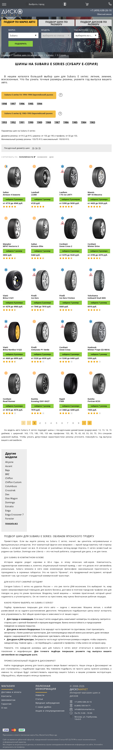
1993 (4, 122)
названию (42, 157)
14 (36, 148)
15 (39, 148)
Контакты (6, 696)
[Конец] (90, 423)
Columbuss (11, 486)
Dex (7, 494)
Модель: (45, 30)
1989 (39, 122)
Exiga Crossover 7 (14, 514)
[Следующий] (84, 423)
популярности (26, 157)
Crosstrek (10, 490)
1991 (22, 122)
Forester (9, 518)
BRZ (7, 474)
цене (51, 157)
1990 (30, 122)
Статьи (39, 699)
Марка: (12, 30)
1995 (30, 103)
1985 (74, 122)
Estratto (9, 506)
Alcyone (9, 462)
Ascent (8, 466)
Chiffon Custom (13, 482)
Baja (7, 470)
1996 (22, 103)
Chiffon (9, 478)
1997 (13, 103)
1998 (4, 103)
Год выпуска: (81, 30)
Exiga (8, 510)
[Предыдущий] (29, 423)
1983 (92, 122)
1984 (83, 122)
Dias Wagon (11, 498)
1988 (48, 122)
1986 (66, 122)
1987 (57, 122)
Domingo (10, 502)
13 (33, 148)
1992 (13, 122)
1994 (39, 103)
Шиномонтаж (8, 700)
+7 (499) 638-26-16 (101, 10)
